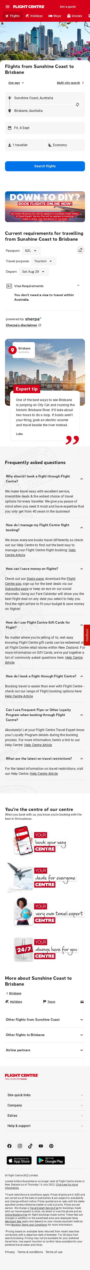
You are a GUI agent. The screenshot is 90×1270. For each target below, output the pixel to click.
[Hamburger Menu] (8, 7)
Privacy (10, 1252)
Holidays (36, 16)
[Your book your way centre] (45, 842)
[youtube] (40, 1146)
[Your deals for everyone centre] (45, 877)
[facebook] (9, 1146)
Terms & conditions (30, 1252)
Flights (14, 16)
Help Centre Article (19, 696)
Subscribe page (16, 589)
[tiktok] (30, 1146)
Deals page (35, 579)
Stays (57, 16)
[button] (25, 145)
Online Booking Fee (16, 1214)
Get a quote (68, 6)
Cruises (77, 16)
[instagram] (19, 1146)
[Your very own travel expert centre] (45, 913)
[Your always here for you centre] (45, 949)
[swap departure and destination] (77, 104)
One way (14, 82)
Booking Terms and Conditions (29, 1224)
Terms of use (53, 1252)
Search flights (45, 166)
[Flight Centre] (29, 6)
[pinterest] (51, 1146)
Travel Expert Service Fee (44, 1208)
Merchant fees (13, 1221)
